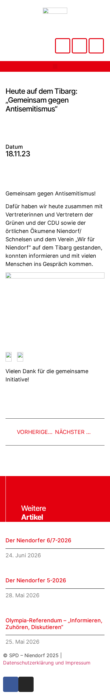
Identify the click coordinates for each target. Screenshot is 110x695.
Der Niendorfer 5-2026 (36, 580)
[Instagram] (62, 45)
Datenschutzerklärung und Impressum (46, 663)
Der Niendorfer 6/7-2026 (38, 540)
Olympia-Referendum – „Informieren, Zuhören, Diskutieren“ (54, 623)
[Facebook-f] (10, 684)
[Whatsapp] (96, 45)
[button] (55, 66)
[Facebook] (79, 45)
